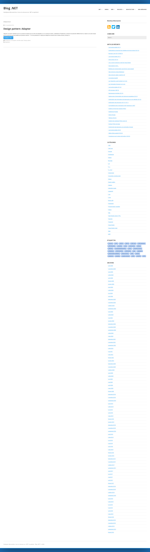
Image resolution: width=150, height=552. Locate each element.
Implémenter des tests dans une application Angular (121, 127)
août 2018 (110, 434)
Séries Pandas (112, 114)
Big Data (119, 9)
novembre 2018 (112, 428)
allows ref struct (125, 253)
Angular (110, 151)
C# (109, 163)
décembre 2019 (112, 394)
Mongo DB (110, 200)
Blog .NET (10, 8)
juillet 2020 (110, 376)
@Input (138, 245)
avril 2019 (110, 412)
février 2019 (111, 419)
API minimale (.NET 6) (114, 90)
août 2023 (110, 311)
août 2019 (110, 403)
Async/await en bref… (114, 65)
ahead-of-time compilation (114, 253)
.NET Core (133, 243)
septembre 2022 (112, 330)
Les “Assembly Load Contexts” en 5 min (118, 81)
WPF (109, 234)
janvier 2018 (111, 455)
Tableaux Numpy (112, 118)
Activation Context (137, 248)
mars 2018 (110, 449)
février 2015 (111, 532)
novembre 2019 (112, 397)
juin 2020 (110, 379)
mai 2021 (110, 351)
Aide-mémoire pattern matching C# (117, 75)
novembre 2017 (112, 461)
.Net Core (110, 148)
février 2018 (111, 452)
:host (125, 245)
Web (112, 9)
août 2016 (110, 498)
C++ (109, 166)
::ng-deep (120, 245)
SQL (109, 212)
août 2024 (110, 287)
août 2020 (110, 373)
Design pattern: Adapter (17, 28)
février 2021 (111, 357)
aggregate (140, 250)
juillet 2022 (110, 333)
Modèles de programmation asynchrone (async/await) (121, 68)
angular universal (125, 255)
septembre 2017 (112, 468)
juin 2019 (110, 409)
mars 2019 (110, 416)
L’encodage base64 (113, 78)
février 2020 (111, 391)
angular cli (111, 255)
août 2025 (110, 272)
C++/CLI (110, 170)
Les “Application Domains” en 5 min (117, 84)
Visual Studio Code (112, 228)
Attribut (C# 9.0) (116, 133)
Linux (109, 197)
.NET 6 (121, 243)
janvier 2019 (111, 422)
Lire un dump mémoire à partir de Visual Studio (120, 62)
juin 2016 (110, 504)
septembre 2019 (112, 400)
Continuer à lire (8, 37)
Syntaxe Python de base (114, 124)
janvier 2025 (111, 284)
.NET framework (141, 243)
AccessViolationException (120, 248)
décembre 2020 (112, 363)
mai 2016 (110, 507)
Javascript (110, 191)
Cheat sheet (111, 173)
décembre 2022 (112, 324)
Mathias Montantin (114, 21)
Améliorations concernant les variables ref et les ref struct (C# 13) (124, 50)
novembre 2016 (112, 489)
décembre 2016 (112, 486)
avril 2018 (110, 446)
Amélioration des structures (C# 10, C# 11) (119, 102)
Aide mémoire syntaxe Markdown (116, 72)
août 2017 (110, 471)
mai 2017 (110, 477)
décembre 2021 (112, 339)
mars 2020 (110, 388)
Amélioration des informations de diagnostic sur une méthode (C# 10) (125, 99)
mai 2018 (110, 443)
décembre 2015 (112, 520)
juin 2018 (110, 440)
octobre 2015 (111, 526)
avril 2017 (110, 480)
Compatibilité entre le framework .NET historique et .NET (122, 105)
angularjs (117, 255)
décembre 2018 (112, 425)
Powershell (111, 203)
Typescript (110, 222)
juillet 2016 (110, 501)
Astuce (109, 157)
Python (110, 209)
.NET (99, 9)
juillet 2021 (110, 348)
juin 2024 (110, 293)
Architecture (130, 9)
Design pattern (27, 40)
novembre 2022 (112, 327)
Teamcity (110, 219)
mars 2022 (110, 336)
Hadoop (110, 185)
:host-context (132, 245)
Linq (109, 194)
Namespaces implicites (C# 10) (116, 93)
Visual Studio (111, 225)
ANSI (133, 255)
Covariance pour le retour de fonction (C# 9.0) (119, 136)
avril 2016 (110, 511)
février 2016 (111, 517)
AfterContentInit (119, 250)
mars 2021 (110, 354)
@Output (110, 248)
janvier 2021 (111, 360)
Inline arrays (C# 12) (113, 59)
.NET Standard (112, 245)
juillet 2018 (110, 437)
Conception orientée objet (17, 40)
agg (134, 250)
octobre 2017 (111, 465)
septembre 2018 (112, 431)
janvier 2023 (111, 321)
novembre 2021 (112, 342)
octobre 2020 (111, 370)
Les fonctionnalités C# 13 (114, 47)
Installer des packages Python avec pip (118, 121)
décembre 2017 (112, 458)
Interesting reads (112, 188)
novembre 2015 (112, 523)
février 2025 (111, 281)
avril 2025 (110, 278)
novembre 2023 (112, 302)
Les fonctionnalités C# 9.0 (115, 130)
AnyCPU (138, 255)
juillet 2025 (110, 275)
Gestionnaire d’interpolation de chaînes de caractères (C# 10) (123, 96)
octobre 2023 (111, 305)
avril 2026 (110, 265)
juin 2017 (110, 474)
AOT (144, 255)
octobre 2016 (111, 492)
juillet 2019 (110, 406)
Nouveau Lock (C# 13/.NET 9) (116, 53)
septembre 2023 (112, 308)
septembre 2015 (112, 529)
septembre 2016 (112, 495)
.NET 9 (127, 243)
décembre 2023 (112, 299)
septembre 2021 (112, 345)
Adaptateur (7, 42)
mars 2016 (110, 514)
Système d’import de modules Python (117, 108)
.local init (110, 243)
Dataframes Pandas (113, 111)
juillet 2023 (110, 314)
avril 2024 (110, 296)
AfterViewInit (127, 250)
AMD (132, 253)
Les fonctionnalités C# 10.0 (115, 87)
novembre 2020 (112, 367)
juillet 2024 (110, 290)
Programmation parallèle (114, 206)
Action (130, 248)
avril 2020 (110, 385)
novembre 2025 (112, 269)
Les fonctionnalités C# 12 (114, 56)
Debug (106, 9)
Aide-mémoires (142, 9)
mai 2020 (110, 382)
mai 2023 (110, 318)
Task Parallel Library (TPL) (114, 215)
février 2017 (111, 483)
